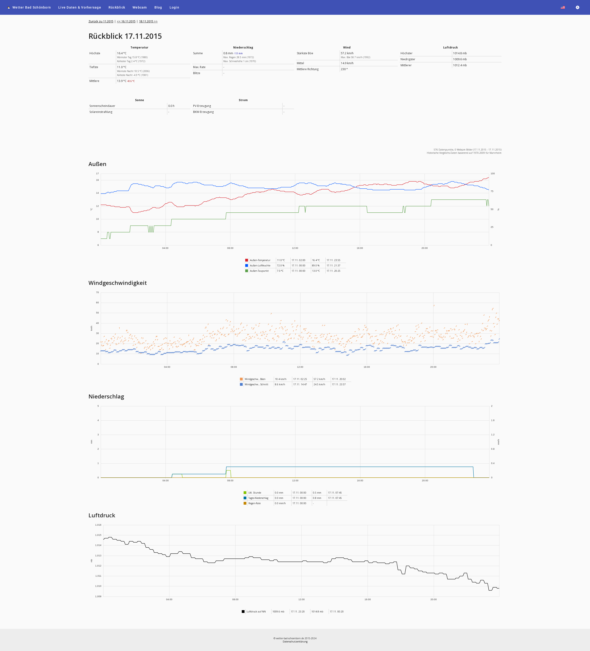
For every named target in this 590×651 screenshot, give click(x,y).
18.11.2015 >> (148, 21)
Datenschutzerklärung (295, 641)
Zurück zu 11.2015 (100, 21)
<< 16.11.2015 (126, 21)
